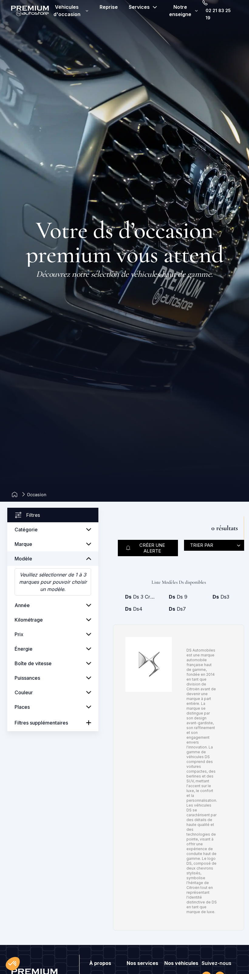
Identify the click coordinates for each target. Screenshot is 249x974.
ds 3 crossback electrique (141, 597)
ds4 (133, 609)
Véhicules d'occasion (66, 10)
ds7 (177, 609)
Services (139, 7)
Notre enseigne (180, 10)
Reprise (109, 7)
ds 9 (178, 597)
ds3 (221, 597)
